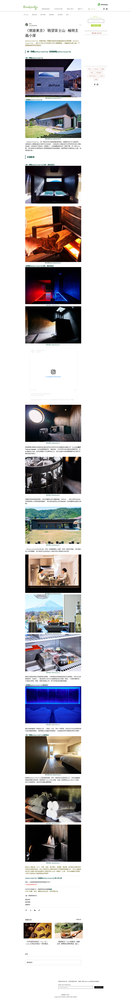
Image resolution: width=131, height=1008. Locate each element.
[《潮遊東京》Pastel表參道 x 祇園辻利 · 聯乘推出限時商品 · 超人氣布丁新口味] (69, 930)
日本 (89, 69)
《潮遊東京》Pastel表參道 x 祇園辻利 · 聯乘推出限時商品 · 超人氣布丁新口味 (68, 943)
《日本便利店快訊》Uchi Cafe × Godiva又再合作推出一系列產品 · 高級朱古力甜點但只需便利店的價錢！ (37, 943)
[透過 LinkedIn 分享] (35, 910)
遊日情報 (42, 14)
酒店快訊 (34, 14)
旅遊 (96, 79)
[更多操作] (80, 25)
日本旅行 (98, 72)
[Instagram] (107, 9)
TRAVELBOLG (93, 76)
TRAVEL (96, 69)
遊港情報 (51, 14)
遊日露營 (60, 14)
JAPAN (101, 76)
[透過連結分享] (39, 910)
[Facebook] (104, 9)
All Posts (26, 14)
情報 (102, 69)
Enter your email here (96, 18)
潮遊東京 (27, 904)
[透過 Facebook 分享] (26, 910)
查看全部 (78, 919)
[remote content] (53, 375)
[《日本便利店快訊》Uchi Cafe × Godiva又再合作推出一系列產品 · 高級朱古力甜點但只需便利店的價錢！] (38, 930)
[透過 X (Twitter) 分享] (30, 910)
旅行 (92, 72)
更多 (67, 14)
